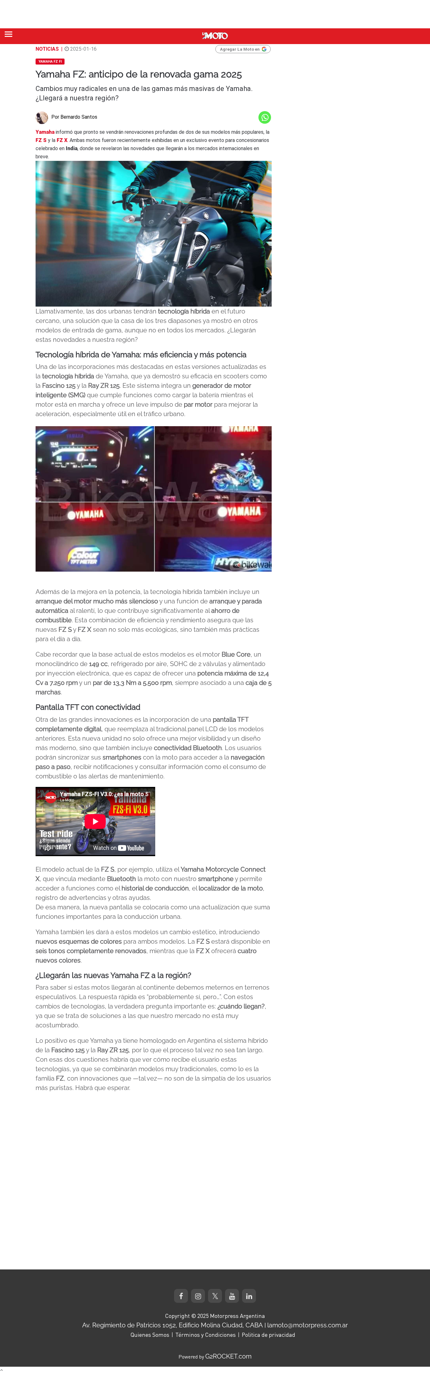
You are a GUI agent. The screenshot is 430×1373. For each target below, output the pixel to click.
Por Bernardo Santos (74, 117)
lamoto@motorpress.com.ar (307, 1325)
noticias (47, 49)
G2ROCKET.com (228, 1356)
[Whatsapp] (264, 117)
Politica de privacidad (268, 1334)
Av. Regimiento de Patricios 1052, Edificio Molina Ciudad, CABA (172, 1325)
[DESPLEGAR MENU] (8, 34)
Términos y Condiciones (205, 1334)
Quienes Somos (149, 1334)
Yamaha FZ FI (50, 61)
